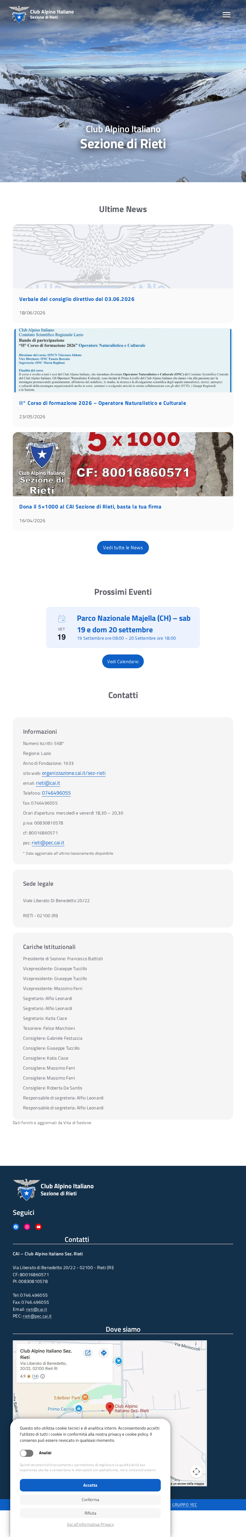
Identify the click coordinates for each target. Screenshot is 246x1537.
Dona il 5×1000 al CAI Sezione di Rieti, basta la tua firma (90, 506)
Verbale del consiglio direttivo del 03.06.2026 (77, 299)
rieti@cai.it (48, 783)
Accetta (90, 1485)
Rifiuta (90, 1513)
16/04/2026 (32, 520)
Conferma (90, 1499)
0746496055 (56, 793)
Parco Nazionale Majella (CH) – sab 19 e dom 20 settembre (134, 623)
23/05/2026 (32, 416)
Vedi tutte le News (123, 547)
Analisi (45, 1453)
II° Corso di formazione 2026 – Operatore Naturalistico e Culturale (102, 403)
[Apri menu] (226, 15)
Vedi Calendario (123, 661)
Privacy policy (90, 1524)
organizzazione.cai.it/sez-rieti (74, 773)
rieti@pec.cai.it (48, 842)
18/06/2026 (32, 312)
